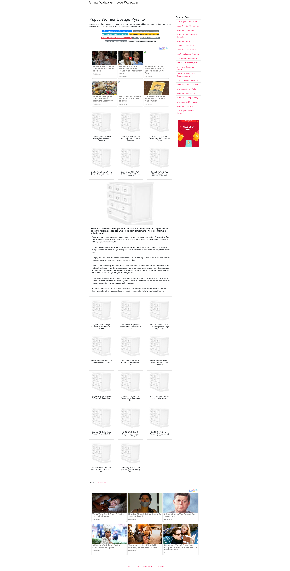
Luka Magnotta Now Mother (187, 89)
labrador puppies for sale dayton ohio (146, 38)
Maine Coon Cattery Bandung (187, 97)
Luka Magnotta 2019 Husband (187, 102)
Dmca (128, 566)
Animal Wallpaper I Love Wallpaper (113, 2)
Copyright (160, 566)
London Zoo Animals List (186, 45)
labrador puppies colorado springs (146, 31)
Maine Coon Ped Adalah (185, 30)
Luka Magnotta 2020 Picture (187, 58)
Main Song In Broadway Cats (187, 63)
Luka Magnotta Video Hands (187, 21)
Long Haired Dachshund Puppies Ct (185, 68)
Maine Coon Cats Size (185, 106)
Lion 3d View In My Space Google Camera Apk (186, 75)
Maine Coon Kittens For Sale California (187, 35)
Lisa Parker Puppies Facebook (188, 54)
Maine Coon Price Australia (186, 50)
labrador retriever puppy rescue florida (142, 41)
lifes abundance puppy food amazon (115, 34)
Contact (137, 566)
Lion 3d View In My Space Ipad (188, 80)
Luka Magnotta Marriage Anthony (185, 111)
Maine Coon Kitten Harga (186, 93)
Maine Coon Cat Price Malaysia (188, 26)
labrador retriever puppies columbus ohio (116, 38)
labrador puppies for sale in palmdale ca (117, 31)
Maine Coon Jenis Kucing (186, 41)
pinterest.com (101, 483)
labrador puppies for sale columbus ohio (144, 34)
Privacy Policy (148, 566)
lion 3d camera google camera (116, 41)
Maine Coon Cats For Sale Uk (187, 84)
